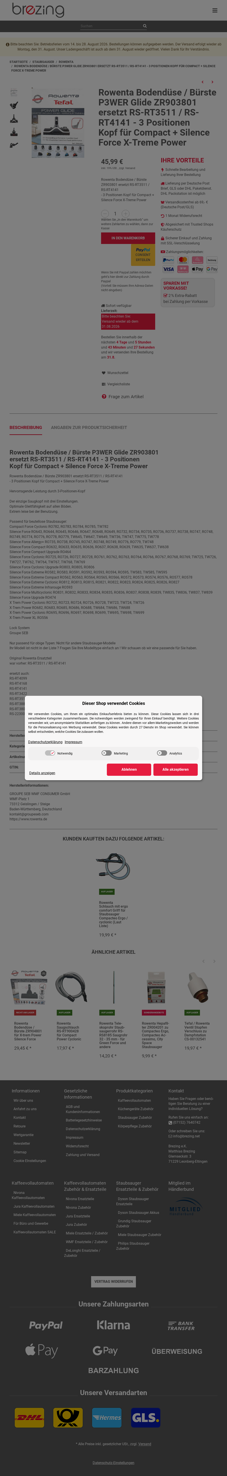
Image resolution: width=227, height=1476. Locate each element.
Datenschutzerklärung (45, 742)
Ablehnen (129, 769)
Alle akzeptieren (175, 769)
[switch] (50, 753)
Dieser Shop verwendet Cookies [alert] (113, 703)
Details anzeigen (42, 773)
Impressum (73, 742)
